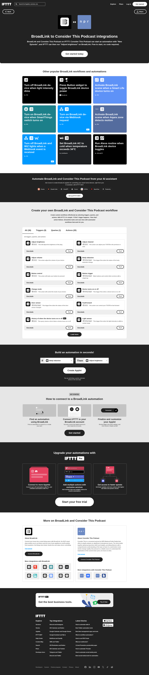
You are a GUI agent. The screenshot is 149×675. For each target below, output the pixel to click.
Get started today (74, 54)
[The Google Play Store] (108, 625)
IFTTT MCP (39, 635)
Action (35, 244)
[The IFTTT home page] (6, 4)
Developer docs (40, 652)
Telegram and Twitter (56, 652)
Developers (39, 667)
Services (38, 624)
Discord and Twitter (55, 655)
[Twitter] (103, 667)
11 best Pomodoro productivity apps (86, 645)
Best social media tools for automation (87, 655)
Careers (46, 667)
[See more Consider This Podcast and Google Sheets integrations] (100, 575)
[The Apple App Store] (108, 621)
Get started (140, 4)
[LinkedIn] (89, 667)
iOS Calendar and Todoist (57, 648)
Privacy (71, 667)
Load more (74, 334)
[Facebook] (85, 667)
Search (38, 645)
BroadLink (40, 36)
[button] (74, 433)
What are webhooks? (82, 641)
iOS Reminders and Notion (57, 645)
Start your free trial (74, 501)
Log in (128, 4)
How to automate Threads (83, 648)
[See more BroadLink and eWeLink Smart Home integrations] (32, 575)
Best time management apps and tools (87, 631)
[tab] (28, 230)
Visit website (28, 548)
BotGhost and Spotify (56, 638)
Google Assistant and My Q (57, 635)
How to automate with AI (83, 624)
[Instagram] (94, 667)
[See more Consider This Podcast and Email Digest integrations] (85, 575)
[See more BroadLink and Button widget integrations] (32, 567)
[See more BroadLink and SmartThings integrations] (48, 567)
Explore (113, 4)
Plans (121, 4)
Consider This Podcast (75, 36)
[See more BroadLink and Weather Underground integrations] (63, 567)
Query (35, 321)
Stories (38, 628)
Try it (69, 251)
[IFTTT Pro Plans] (64, 319)
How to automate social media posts (86, 652)
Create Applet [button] (74, 370)
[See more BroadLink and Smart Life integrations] (48, 575)
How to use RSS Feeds (82, 638)
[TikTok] (107, 667)
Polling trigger (88, 260)
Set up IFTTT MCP (74, 196)
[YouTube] (98, 667)
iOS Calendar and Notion (57, 628)
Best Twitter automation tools (84, 628)
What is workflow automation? (84, 635)
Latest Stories (81, 621)
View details (29, 251)
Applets (38, 631)
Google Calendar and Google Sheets (60, 631)
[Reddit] (112, 667)
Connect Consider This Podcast (90, 559)
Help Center (39, 638)
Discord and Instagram (56, 624)
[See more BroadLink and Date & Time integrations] (63, 575)
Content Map (39, 641)
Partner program (56, 667)
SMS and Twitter (54, 641)
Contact (64, 667)
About (77, 667)
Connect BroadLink (34, 554)
